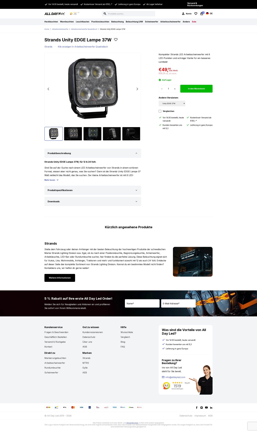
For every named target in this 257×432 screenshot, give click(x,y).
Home (46, 29)
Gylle (85, 367)
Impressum (200, 415)
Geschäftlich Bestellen (55, 337)
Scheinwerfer (151, 21)
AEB (84, 372)
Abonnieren (206, 303)
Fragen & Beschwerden (56, 332)
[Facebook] (196, 407)
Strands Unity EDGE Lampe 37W (112, 29)
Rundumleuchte (52, 367)
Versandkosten (132, 423)
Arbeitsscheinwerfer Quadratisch (84, 29)
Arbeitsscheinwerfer (170, 21)
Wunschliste (127, 332)
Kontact (48, 346)
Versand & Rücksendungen (195, 4)
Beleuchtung (117, 21)
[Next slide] (137, 89)
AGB (84, 346)
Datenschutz (88, 337)
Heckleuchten (51, 21)
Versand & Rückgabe (55, 342)
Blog (123, 342)
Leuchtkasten (82, 21)
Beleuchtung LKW (134, 21)
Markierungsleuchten (55, 358)
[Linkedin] (211, 407)
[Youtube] (206, 407)
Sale (194, 21)
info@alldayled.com (175, 377)
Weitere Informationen (60, 278)
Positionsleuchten (100, 21)
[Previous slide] (48, 89)
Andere (186, 21)
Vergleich (125, 337)
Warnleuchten (67, 21)
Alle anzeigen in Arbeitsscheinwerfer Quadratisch (83, 46)
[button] (116, 41)
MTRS (85, 363)
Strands (48, 46)
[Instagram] (201, 407)
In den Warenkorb (196, 88)
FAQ (123, 346)
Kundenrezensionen (92, 332)
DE (211, 13)
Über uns (87, 342)
